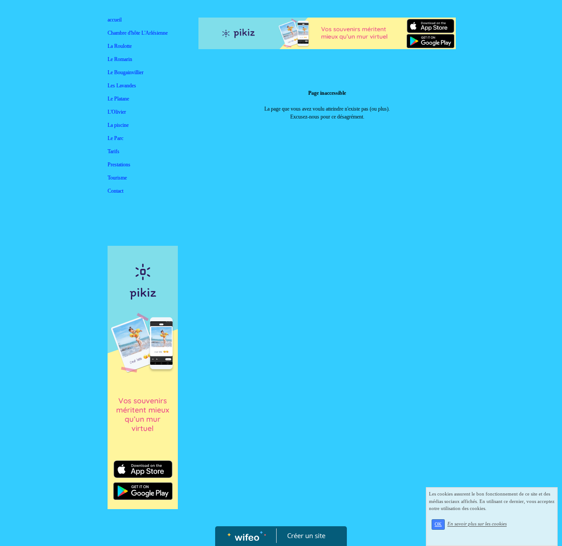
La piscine (118, 125)
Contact (115, 191)
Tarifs (113, 151)
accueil (115, 20)
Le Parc (115, 138)
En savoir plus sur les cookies (477, 524)
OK (438, 524)
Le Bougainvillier (126, 72)
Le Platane (118, 99)
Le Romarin (120, 59)
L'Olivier (117, 112)
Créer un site (306, 535)
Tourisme (117, 178)
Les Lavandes (122, 86)
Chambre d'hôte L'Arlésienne (138, 33)
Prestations (119, 165)
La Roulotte (120, 46)
